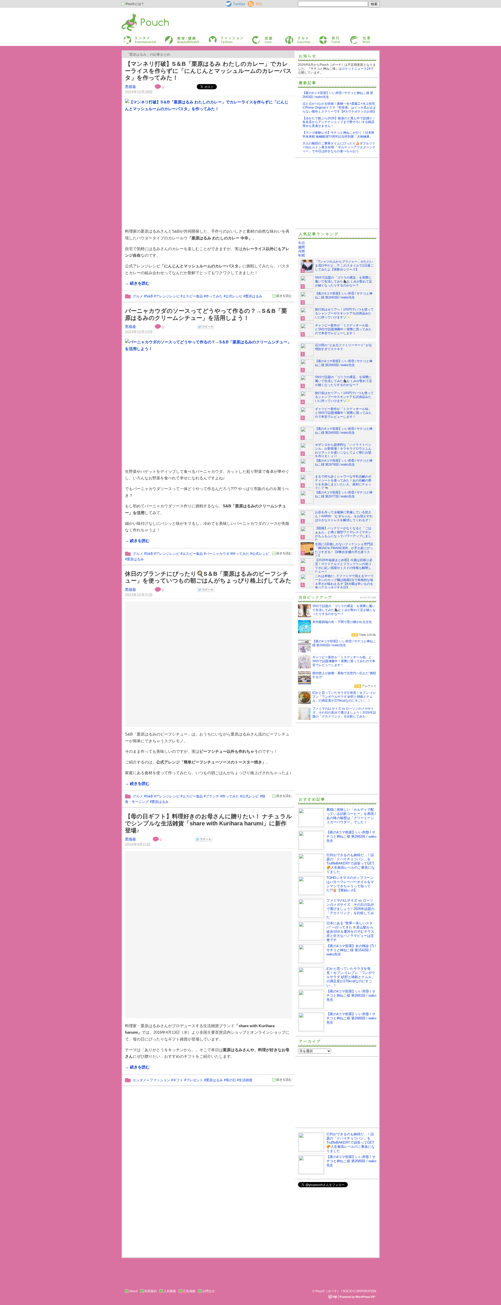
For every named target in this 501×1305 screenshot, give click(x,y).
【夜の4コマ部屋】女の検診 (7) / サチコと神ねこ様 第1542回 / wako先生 (351, 950)
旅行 (321, 37)
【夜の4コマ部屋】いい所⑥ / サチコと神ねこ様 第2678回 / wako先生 (343, 462)
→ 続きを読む (137, 283)
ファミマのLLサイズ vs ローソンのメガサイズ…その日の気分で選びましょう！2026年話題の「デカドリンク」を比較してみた (350, 908)
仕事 (352, 37)
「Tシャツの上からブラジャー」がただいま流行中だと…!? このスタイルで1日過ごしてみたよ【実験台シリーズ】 (344, 265)
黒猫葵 (130, 87)
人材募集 (170, 1291)
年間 (301, 255)
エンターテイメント (138, 37)
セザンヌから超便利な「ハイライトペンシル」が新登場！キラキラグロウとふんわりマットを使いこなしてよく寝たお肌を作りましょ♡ (343, 450)
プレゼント (194, 1080)
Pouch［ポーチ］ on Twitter (235, 4)
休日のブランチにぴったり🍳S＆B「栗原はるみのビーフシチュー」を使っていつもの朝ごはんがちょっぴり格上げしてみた (208, 577)
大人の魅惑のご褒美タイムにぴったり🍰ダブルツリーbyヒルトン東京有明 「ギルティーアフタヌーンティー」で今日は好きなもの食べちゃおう (338, 147)
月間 (301, 251)
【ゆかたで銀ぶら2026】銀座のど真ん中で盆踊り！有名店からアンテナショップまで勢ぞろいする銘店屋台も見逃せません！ (338, 122)
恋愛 (254, 37)
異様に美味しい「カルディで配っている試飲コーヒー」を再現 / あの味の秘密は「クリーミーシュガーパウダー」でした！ (351, 816)
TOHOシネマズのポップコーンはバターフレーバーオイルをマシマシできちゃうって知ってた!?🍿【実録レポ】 (350, 884)
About (133, 1291)
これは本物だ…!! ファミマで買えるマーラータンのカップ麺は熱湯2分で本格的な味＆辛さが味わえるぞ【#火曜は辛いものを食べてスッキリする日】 (344, 582)
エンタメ (139, 1080)
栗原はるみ (253, 296)
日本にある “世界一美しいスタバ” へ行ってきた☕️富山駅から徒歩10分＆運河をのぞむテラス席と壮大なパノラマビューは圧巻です (350, 931)
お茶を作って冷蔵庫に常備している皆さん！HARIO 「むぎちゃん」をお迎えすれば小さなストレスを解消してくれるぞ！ (344, 516)
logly (373, 597)
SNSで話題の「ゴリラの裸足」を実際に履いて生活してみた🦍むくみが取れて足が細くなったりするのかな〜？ (343, 281)
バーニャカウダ (217, 554)
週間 (301, 247)
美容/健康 (171, 37)
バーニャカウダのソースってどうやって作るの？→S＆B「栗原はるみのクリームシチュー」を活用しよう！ (206, 314)
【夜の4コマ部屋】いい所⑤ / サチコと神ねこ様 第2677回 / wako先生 (343, 494)
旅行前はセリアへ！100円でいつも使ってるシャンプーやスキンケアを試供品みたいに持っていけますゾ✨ (344, 313)
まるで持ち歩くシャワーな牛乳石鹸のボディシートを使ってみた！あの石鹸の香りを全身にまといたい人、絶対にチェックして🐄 (343, 482)
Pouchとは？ (134, 4)
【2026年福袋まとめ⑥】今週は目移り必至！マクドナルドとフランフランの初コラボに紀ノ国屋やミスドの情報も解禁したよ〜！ (343, 566)
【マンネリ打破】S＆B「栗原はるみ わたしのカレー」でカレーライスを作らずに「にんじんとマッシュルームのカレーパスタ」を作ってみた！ (208, 71)
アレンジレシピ (168, 296)
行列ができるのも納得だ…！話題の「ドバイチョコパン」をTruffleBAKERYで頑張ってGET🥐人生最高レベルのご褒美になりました (350, 863)
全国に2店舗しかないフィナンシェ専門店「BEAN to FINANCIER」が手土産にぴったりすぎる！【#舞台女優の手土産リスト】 (344, 550)
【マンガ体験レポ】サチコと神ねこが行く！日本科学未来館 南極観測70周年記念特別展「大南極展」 (338, 134)
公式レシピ (233, 296)
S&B (149, 296)
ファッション (217, 37)
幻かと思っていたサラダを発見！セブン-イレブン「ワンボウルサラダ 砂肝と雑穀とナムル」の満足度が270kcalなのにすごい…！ (350, 977)
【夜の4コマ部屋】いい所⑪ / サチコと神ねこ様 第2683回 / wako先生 (343, 295)
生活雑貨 (245, 1080)
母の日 (231, 1080)
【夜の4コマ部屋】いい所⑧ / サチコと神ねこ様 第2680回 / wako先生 (351, 1018)
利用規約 (150, 1291)
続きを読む (284, 296)
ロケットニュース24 (356, 68)
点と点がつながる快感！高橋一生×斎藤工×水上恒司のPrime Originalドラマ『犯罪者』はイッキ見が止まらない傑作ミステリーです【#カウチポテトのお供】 (339, 107)
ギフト (178, 1080)
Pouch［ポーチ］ (135, 14)
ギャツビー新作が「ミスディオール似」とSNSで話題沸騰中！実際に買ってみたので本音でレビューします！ (343, 329)
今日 (301, 243)
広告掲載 (189, 1291)
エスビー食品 (192, 296)
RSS (251, 3)
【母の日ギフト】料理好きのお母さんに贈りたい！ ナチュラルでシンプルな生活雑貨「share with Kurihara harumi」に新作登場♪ (208, 823)
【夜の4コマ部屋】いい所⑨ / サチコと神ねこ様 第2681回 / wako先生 (351, 995)
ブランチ (212, 796)
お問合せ (208, 1291)
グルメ (289, 37)
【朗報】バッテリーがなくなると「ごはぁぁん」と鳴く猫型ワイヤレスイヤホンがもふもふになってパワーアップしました (343, 534)
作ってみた (214, 296)
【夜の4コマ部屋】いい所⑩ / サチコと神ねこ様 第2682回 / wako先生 (351, 836)
